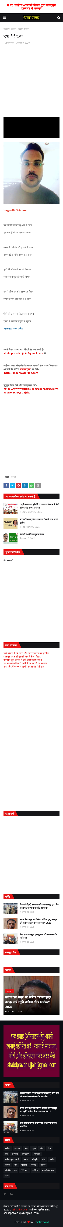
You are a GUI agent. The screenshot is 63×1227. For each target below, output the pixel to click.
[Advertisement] (31, 705)
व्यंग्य (42, 1148)
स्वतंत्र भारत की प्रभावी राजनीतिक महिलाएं (22, 656)
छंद (16, 1164)
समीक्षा (52, 1159)
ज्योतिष (35, 1170)
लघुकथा (37, 1153)
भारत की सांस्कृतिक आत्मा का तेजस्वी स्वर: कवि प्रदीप (39, 521)
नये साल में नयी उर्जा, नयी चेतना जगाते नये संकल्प (25, 663)
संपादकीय (25, 1153)
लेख (25, 1148)
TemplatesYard (41, 1221)
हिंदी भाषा (24, 1170)
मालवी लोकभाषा (48, 1170)
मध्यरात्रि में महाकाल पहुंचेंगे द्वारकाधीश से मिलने (24, 666)
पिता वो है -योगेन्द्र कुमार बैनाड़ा (32, 534)
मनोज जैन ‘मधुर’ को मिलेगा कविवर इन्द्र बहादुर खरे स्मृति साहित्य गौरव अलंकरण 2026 (38, 921)
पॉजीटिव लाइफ (11, 1170)
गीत (49, 1148)
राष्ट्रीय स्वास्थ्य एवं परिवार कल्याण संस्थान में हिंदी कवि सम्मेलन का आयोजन (39, 506)
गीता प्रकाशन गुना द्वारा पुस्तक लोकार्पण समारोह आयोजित (38, 936)
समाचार (17, 1148)
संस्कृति (35, 1159)
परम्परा (43, 1164)
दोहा (44, 1159)
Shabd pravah (21, 1209)
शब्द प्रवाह (10, 42)
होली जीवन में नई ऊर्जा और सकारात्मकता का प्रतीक (26, 653)
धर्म (6, 1153)
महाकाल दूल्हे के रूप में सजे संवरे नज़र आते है (23, 660)
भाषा (7, 1175)
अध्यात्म (15, 1153)
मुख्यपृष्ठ (6, 28)
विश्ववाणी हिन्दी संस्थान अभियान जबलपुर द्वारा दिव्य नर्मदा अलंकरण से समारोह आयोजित (39, 906)
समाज (25, 1159)
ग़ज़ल (34, 1148)
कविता (13, 28)
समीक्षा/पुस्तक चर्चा (12, 1159)
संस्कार (24, 1164)
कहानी (7, 1164)
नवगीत (33, 1164)
